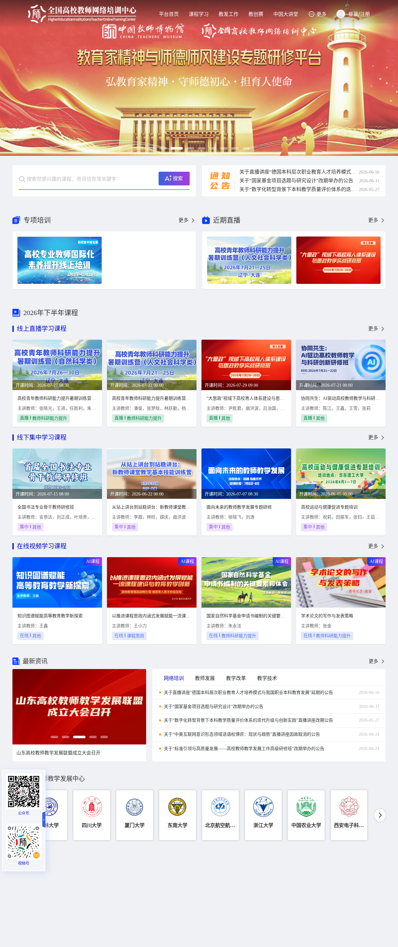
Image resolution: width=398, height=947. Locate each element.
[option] (199, 78)
